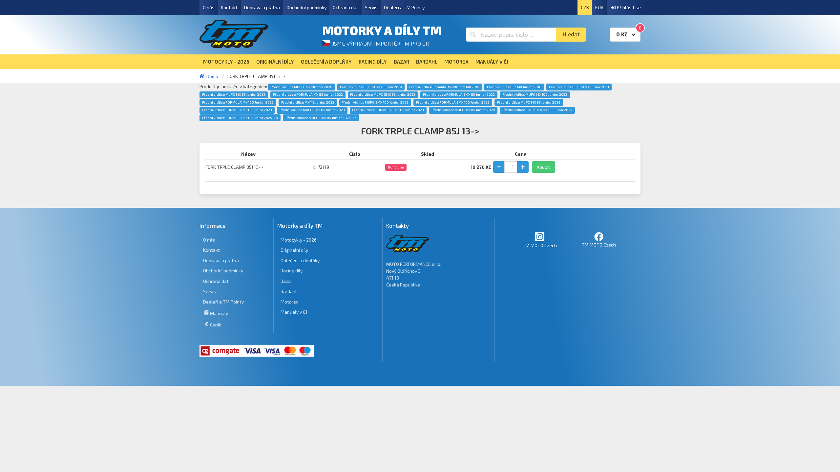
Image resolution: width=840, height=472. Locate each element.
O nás (209, 7)
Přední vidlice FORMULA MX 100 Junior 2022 (238, 102)
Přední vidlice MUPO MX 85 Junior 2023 (528, 102)
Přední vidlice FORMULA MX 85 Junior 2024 (537, 110)
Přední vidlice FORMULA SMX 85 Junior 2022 (459, 94)
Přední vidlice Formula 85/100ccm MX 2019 (444, 87)
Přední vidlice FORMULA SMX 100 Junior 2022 (453, 102)
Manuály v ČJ (294, 312)
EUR (599, 7)
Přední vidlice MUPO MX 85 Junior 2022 (233, 94)
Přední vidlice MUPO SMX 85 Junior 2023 (312, 110)
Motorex (289, 302)
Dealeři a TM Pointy (404, 7)
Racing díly (292, 270)
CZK (585, 7)
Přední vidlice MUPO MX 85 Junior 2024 (463, 110)
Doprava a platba (262, 7)
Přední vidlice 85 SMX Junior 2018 (514, 87)
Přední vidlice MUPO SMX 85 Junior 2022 (382, 94)
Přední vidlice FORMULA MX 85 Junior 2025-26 (240, 118)
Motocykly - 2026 (299, 240)
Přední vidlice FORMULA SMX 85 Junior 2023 (388, 110)
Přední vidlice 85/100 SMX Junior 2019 (371, 87)
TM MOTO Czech (540, 245)
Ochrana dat (345, 7)
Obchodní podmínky (306, 7)
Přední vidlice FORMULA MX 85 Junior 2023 (237, 110)
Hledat (571, 34)
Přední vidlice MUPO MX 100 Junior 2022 (534, 94)
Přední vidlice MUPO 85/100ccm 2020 (301, 87)
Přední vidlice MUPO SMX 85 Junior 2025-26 (321, 118)
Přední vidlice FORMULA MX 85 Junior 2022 (308, 94)
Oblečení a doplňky (300, 260)
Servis (371, 7)
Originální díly (294, 250)
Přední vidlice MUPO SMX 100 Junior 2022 (375, 102)
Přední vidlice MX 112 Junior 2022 (307, 102)
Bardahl (289, 291)
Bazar (286, 281)
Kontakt (229, 7)
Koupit (543, 167)
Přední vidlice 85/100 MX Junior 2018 (579, 87)
